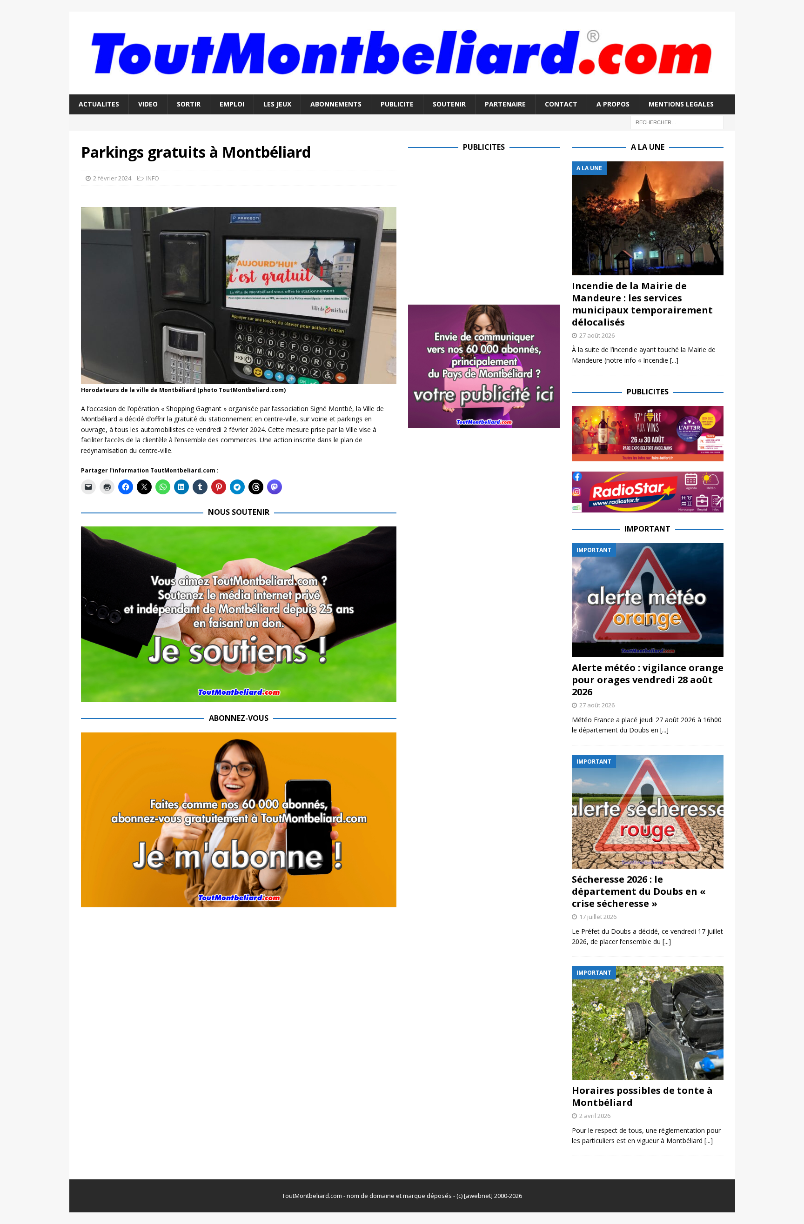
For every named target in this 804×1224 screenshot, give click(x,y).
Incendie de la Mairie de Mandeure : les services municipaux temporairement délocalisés (642, 303)
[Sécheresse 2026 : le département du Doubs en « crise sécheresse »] (648, 812)
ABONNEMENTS (336, 104)
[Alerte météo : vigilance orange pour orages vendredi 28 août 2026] (648, 600)
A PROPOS (613, 104)
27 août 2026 (597, 335)
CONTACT (561, 104)
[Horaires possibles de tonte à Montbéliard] (648, 1023)
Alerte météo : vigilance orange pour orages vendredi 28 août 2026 (648, 679)
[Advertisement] (486, 226)
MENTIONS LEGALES (681, 104)
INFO (152, 178)
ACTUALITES (99, 104)
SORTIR (189, 104)
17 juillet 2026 (597, 916)
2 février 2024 (112, 178)
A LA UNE (647, 147)
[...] (674, 360)
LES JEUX (277, 104)
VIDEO (148, 104)
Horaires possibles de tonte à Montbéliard (642, 1096)
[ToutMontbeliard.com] (402, 89)
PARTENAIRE (505, 104)
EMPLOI (232, 104)
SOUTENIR (449, 104)
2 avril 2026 (594, 1115)
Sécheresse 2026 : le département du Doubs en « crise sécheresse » (639, 891)
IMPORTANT (647, 529)
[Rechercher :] (677, 121)
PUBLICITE (397, 104)
